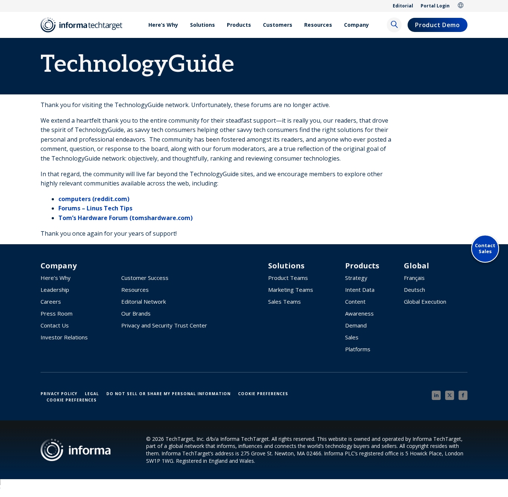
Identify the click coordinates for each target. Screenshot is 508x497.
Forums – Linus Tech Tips (95, 208)
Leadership (55, 289)
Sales (352, 337)
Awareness (359, 313)
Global (460, 6)
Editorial (403, 6)
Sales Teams (284, 301)
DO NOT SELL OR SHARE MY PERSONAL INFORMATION (168, 394)
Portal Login (435, 6)
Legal (92, 394)
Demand (356, 325)
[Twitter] (449, 395)
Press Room (57, 313)
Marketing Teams (290, 289)
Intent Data (359, 289)
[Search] (394, 24)
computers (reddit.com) (93, 199)
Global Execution (425, 301)
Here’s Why (163, 24)
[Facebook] (463, 395)
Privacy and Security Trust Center (164, 325)
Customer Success (144, 277)
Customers (277, 24)
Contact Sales (485, 248)
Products (239, 24)
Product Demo (437, 25)
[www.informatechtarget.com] (85, 25)
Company (356, 24)
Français (414, 277)
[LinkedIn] (436, 395)
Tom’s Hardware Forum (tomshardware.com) (125, 218)
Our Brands (136, 313)
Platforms (357, 349)
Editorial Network (143, 301)
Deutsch (414, 289)
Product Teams (288, 277)
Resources (318, 24)
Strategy (356, 277)
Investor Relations (64, 337)
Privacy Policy (59, 394)
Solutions (202, 24)
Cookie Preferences (263, 394)
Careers (51, 301)
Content (355, 301)
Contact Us (55, 325)
